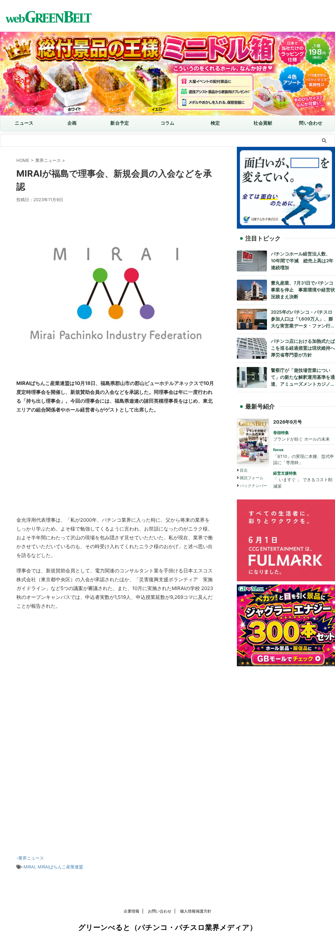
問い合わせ (310, 123)
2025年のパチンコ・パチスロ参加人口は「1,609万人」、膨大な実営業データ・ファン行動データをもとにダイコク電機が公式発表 (303, 319)
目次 (244, 470)
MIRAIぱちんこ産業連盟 (60, 866)
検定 (215, 123)
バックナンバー (253, 485)
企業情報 (131, 911)
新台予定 (119, 123)
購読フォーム (251, 477)
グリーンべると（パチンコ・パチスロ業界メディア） (167, 927)
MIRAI (29, 866)
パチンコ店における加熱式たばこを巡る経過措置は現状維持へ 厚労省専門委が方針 (303, 348)
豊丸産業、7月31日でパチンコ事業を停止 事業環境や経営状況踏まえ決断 (303, 289)
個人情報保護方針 (195, 911)
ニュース (24, 123)
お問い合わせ (159, 911)
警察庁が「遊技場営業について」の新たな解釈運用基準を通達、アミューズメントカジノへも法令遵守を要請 (303, 378)
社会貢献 (263, 123)
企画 (72, 123)
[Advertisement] (115, 466)
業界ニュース (31, 858)
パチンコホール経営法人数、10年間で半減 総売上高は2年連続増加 (302, 260)
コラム (168, 123)
